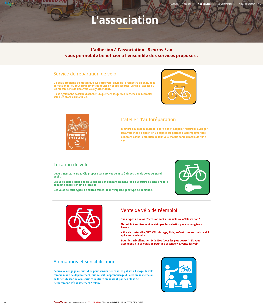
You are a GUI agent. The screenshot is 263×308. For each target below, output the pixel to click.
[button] (259, 4)
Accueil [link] (174, 3)
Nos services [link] (204, 3)
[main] (124, 21)
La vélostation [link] (225, 3)
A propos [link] (186, 3)
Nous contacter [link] (247, 3)
